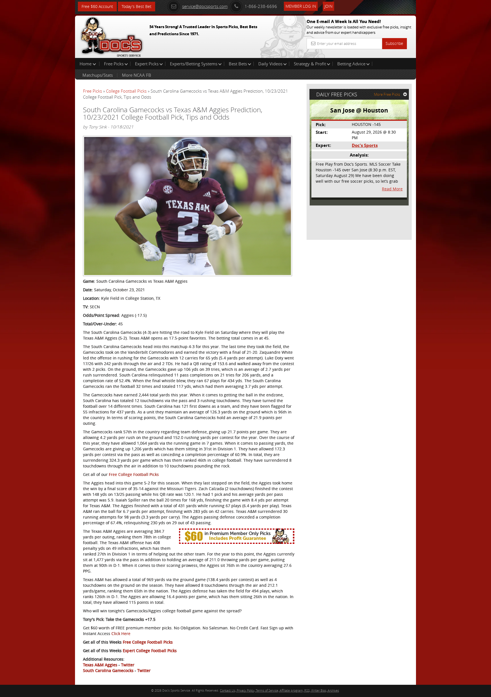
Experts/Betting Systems (193, 63)
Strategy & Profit (310, 63)
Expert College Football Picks (150, 650)
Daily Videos (270, 63)
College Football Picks (126, 91)
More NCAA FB (136, 75)
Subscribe (394, 43)
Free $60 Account (97, 6)
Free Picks (114, 63)
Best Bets (238, 63)
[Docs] (111, 35)
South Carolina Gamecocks (108, 670)
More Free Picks (387, 94)
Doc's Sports (365, 145)
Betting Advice (351, 63)
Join (328, 6)
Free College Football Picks (134, 474)
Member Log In (301, 6)
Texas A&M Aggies (100, 664)
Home (86, 63)
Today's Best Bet (136, 6)
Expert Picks (147, 63)
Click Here (120, 633)
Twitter (127, 664)
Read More (392, 189)
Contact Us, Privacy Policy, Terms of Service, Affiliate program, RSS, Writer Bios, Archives (279, 690)
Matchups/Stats (97, 75)
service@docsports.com (205, 6)
